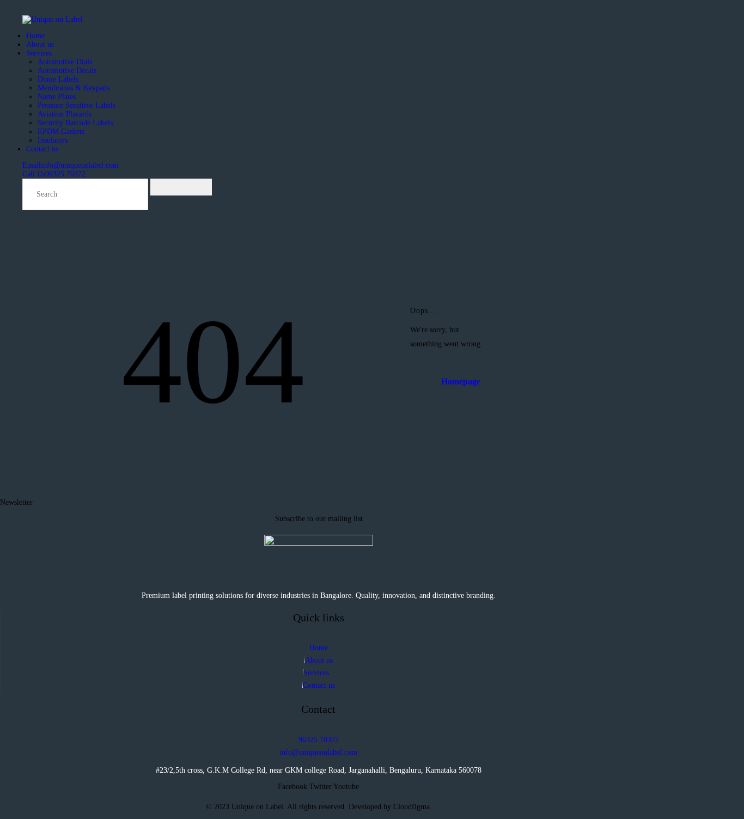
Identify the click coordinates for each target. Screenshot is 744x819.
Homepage (460, 381)
